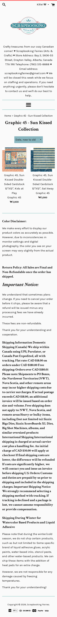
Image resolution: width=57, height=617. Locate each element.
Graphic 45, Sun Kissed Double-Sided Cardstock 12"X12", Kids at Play (14, 184)
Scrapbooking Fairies (38, 604)
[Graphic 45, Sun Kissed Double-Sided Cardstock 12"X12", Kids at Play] (14, 159)
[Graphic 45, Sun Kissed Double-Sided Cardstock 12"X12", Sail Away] (43, 159)
